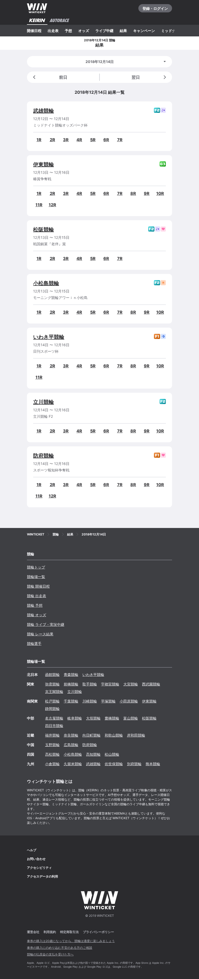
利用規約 (50, 932)
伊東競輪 (43, 164)
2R (52, 139)
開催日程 (34, 30)
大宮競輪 (130, 684)
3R (66, 139)
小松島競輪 (46, 283)
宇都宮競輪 (110, 684)
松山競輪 (112, 754)
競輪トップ (36, 567)
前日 (63, 77)
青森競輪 (71, 674)
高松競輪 (52, 754)
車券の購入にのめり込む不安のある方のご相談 (59, 948)
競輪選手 (34, 643)
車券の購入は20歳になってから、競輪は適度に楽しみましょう (71, 941)
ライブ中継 (104, 30)
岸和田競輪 (136, 735)
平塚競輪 (108, 701)
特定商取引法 (69, 932)
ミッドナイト (172, 30)
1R (39, 139)
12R (52, 204)
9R (147, 193)
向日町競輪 (91, 735)
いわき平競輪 (48, 337)
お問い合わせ (36, 859)
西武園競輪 (151, 684)
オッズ (83, 30)
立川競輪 (43, 402)
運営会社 (33, 932)
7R (120, 139)
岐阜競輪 (74, 718)
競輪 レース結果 (40, 634)
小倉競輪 (52, 764)
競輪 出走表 (36, 596)
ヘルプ (31, 850)
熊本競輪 (153, 764)
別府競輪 (134, 764)
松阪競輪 (43, 229)
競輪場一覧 (36, 576)
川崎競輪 (89, 701)
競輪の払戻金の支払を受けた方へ (50, 954)
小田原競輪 (129, 701)
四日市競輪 (54, 725)
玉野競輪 (52, 745)
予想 (68, 30)
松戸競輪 (52, 701)
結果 (123, 30)
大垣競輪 (93, 718)
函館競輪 (52, 674)
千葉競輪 (71, 701)
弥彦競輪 (52, 684)
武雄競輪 (43, 111)
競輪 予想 (34, 605)
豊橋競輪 (112, 718)
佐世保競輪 (114, 764)
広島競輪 (71, 745)
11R (38, 204)
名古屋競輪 (54, 718)
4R (79, 139)
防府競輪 (43, 456)
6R (106, 139)
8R (133, 193)
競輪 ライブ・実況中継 (45, 624)
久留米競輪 (73, 764)
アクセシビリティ (39, 868)
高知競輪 (93, 754)
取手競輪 (89, 684)
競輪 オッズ (36, 615)
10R (160, 193)
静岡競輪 (52, 708)
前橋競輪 (71, 684)
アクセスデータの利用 (42, 876)
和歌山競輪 (114, 735)
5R (93, 139)
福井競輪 (52, 735)
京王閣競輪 (54, 691)
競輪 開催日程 (38, 586)
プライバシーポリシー (98, 932)
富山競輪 (130, 718)
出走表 (53, 30)
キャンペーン (144, 30)
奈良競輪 (71, 735)
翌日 (136, 77)
